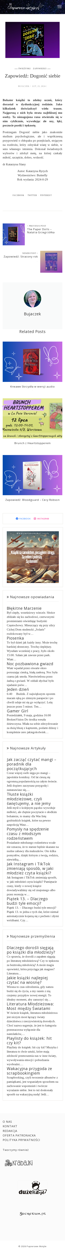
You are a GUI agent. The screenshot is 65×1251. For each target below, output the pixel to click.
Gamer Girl (17, 710)
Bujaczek (23, 86)
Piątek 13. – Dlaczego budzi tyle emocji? (27, 901)
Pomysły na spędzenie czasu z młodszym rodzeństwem (28, 833)
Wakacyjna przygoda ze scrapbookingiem (29, 1071)
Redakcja (10, 1131)
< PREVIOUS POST (36, 226)
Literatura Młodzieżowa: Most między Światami (30, 1006)
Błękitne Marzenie (24, 608)
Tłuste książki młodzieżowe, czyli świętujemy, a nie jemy (29, 799)
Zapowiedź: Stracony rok (21, 256)
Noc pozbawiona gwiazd (30, 663)
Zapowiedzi (39, 69)
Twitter (32, 195)
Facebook (18, 195)
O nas (7, 1121)
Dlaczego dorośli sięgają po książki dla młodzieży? (31, 950)
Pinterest (46, 195)
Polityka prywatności (21, 1140)
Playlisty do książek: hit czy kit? (29, 1040)
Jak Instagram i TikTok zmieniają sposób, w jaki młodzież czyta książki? (30, 868)
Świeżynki (24, 69)
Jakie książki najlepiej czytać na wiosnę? (27, 980)
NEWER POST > (30, 253)
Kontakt (10, 1126)
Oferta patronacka (19, 1135)
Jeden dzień (18, 689)
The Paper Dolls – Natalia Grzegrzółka (41, 230)
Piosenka (15, 638)
